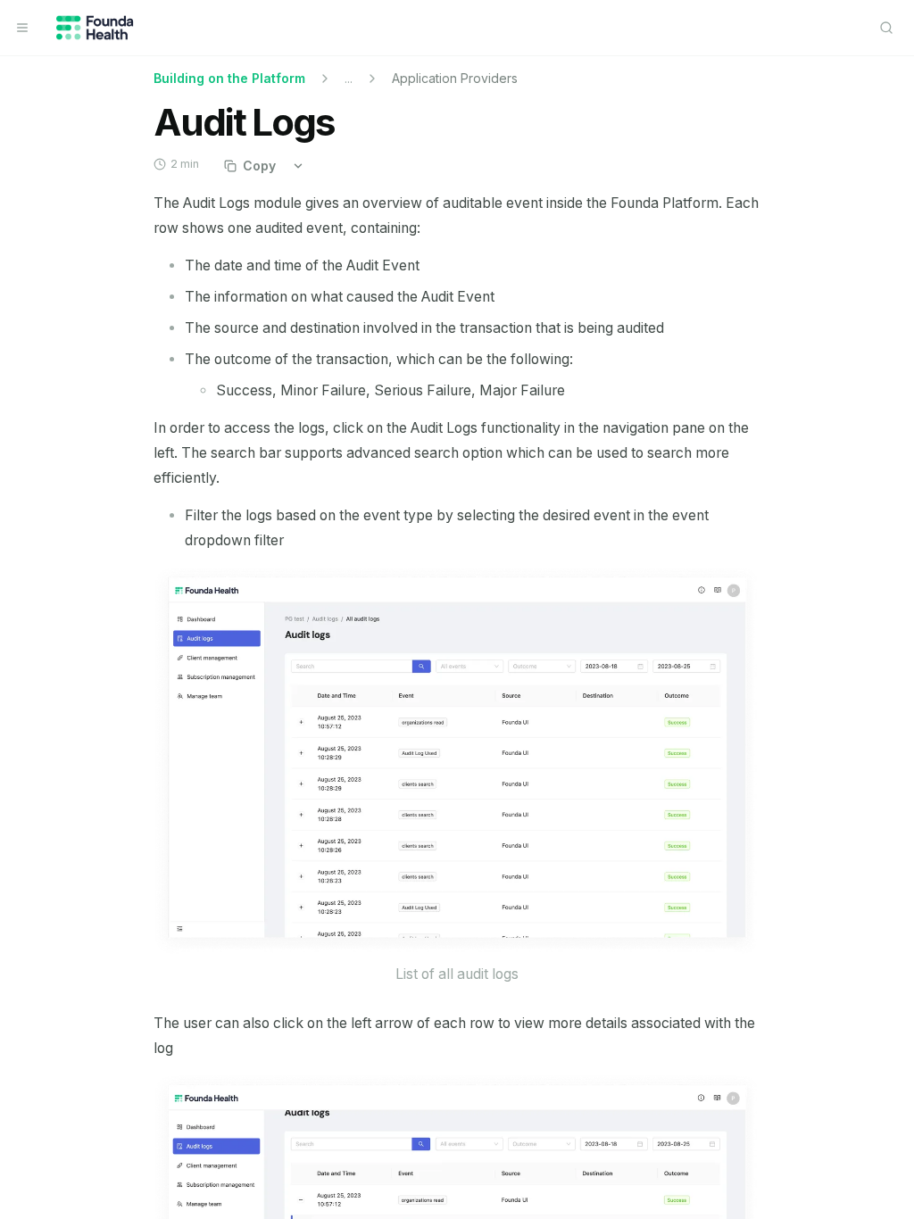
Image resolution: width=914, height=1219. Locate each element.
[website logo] (94, 27)
